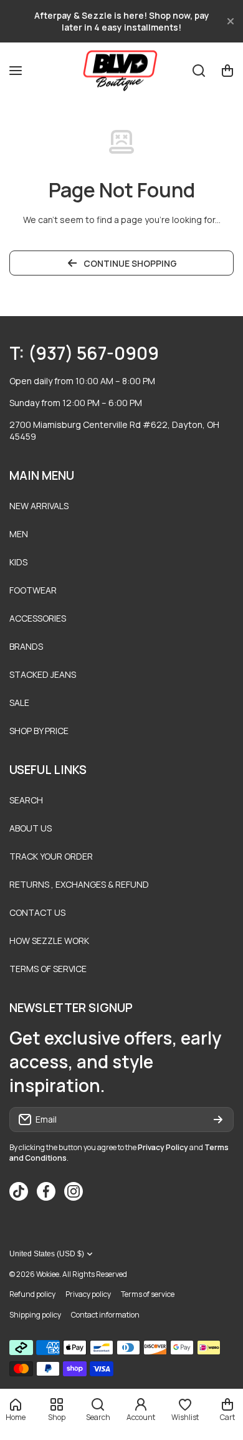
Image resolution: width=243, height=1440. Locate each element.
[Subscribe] (218, 1119)
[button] (227, 70)
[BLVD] (121, 70)
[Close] (230, 21)
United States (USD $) (46, 1253)
